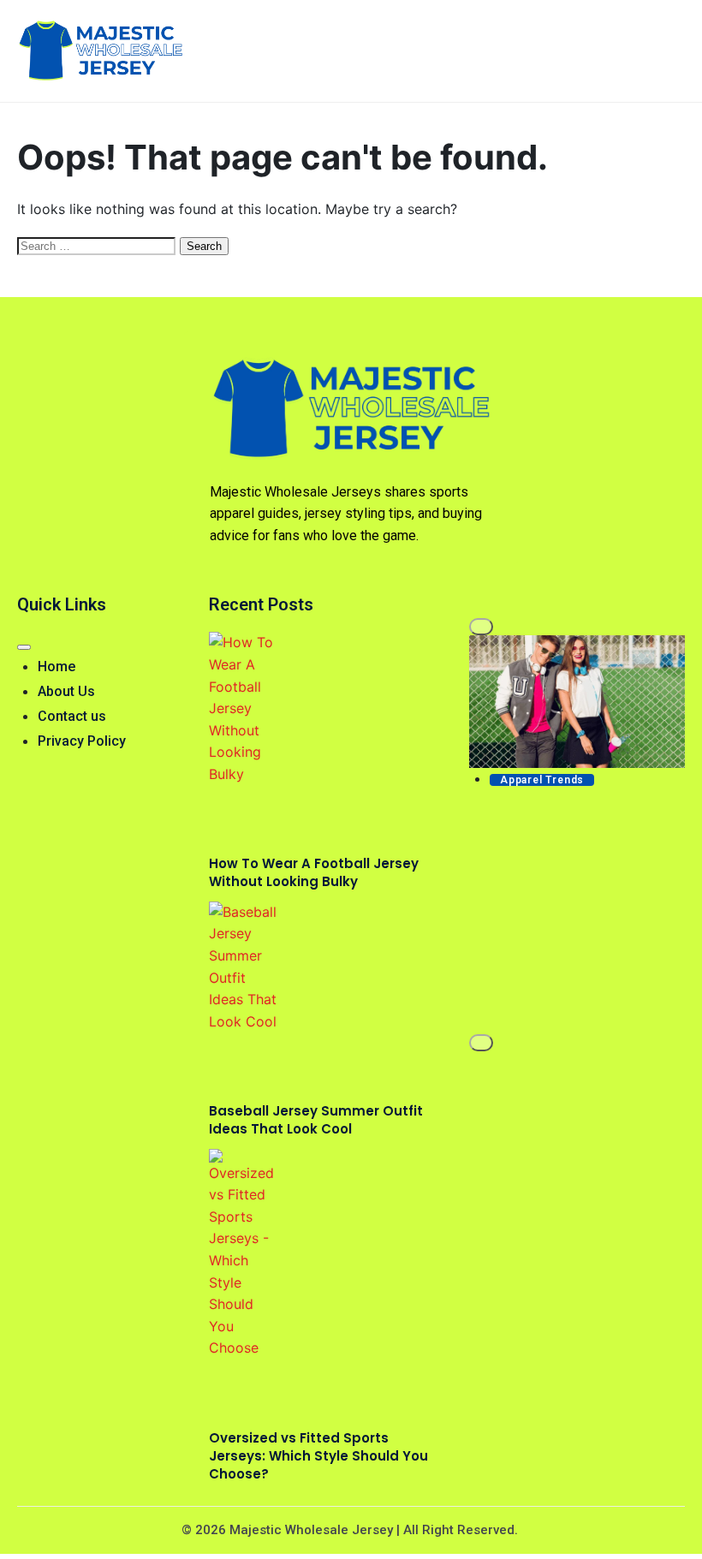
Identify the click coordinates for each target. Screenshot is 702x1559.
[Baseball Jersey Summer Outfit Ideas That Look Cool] (244, 967)
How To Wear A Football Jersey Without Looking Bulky (314, 872)
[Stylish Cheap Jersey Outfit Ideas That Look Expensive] (577, 701)
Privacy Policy (82, 741)
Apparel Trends (542, 780)
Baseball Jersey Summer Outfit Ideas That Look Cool (316, 1120)
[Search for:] (98, 244)
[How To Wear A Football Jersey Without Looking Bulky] (244, 708)
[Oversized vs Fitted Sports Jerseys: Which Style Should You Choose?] (244, 1254)
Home (56, 666)
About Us (66, 691)
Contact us (72, 716)
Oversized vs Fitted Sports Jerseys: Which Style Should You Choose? (318, 1456)
